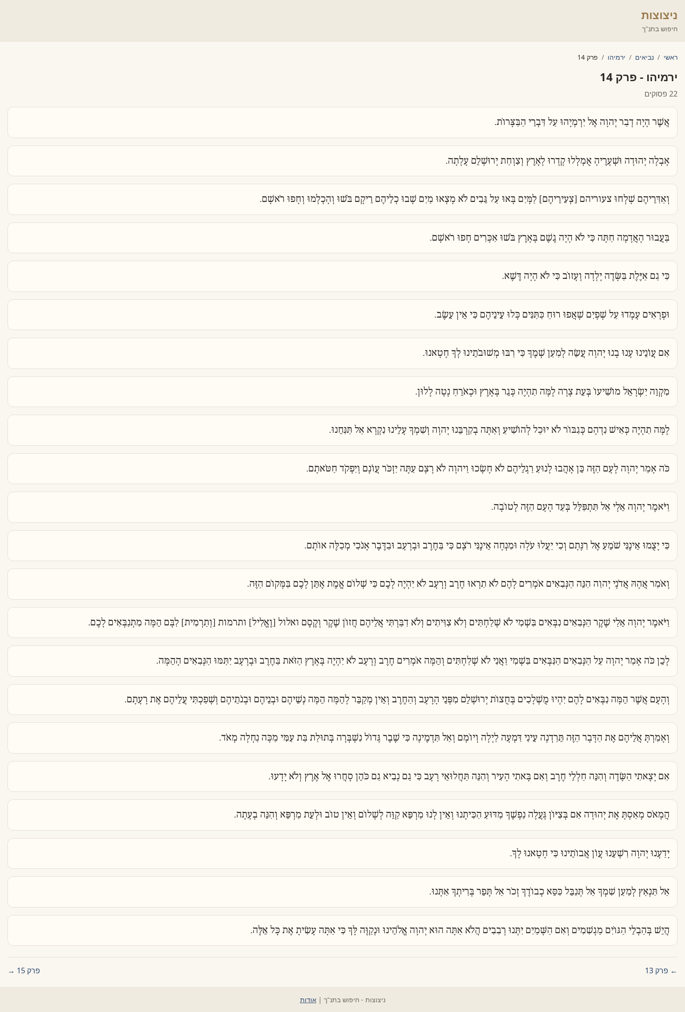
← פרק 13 (661, 970)
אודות (308, 999)
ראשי (671, 57)
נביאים (644, 57)
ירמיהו (616, 57)
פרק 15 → (23, 970)
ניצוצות (659, 14)
